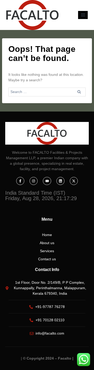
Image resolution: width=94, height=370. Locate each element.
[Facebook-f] (20, 181)
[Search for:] (47, 91)
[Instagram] (34, 181)
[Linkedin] (60, 181)
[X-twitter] (74, 181)
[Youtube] (47, 181)
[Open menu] (83, 15)
